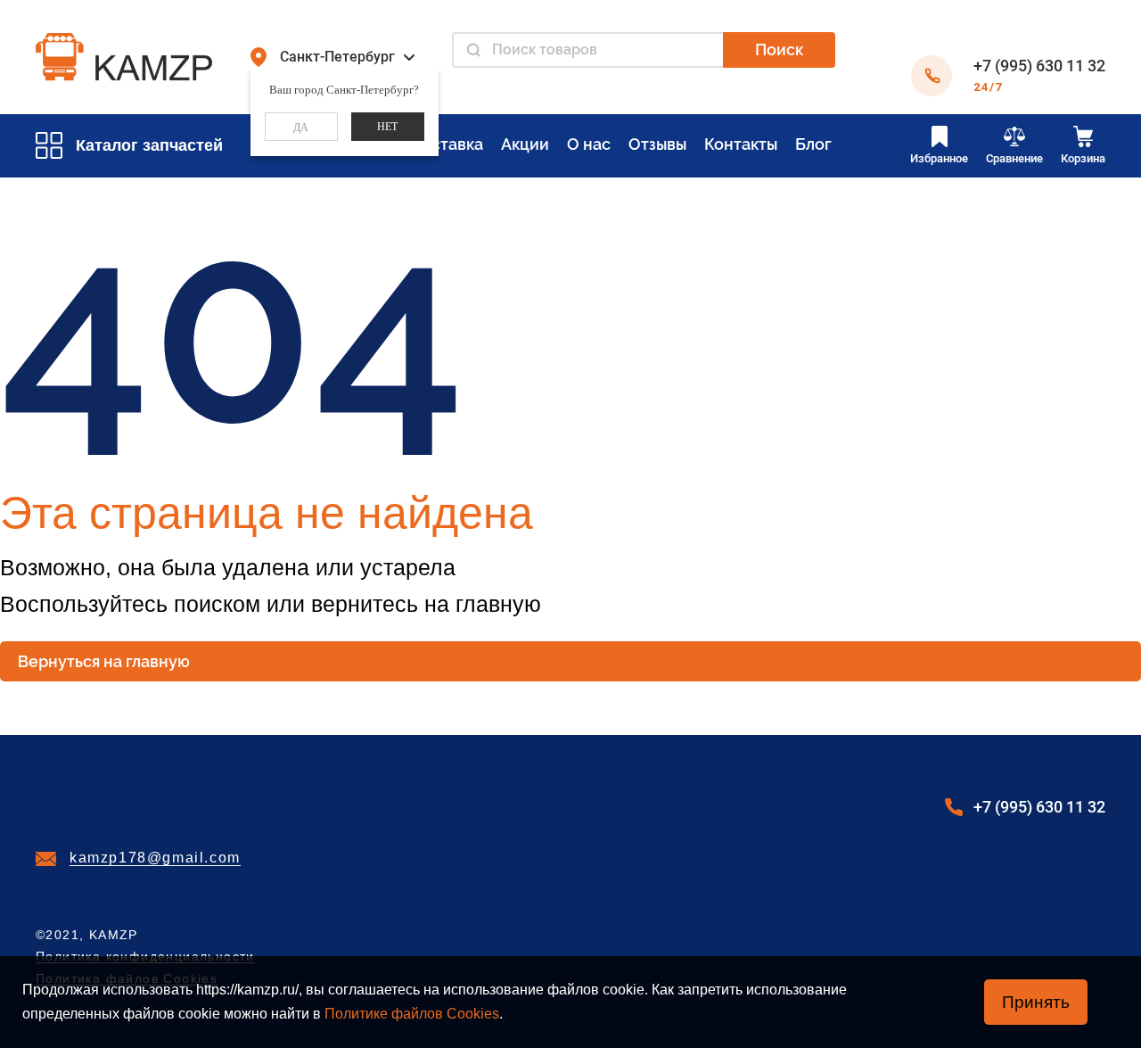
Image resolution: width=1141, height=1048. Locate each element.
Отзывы (657, 144)
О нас (589, 144)
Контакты (740, 144)
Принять (1036, 1002)
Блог (813, 144)
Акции (525, 144)
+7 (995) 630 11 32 (1039, 65)
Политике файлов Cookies (411, 1013)
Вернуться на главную (104, 661)
